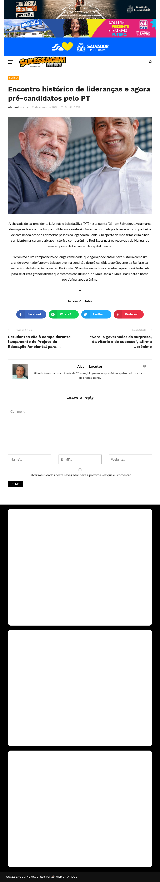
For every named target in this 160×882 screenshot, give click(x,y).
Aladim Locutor (18, 107)
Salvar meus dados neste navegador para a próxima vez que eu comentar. (80, 475)
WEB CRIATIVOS (66, 876)
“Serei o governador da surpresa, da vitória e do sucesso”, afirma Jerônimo (121, 342)
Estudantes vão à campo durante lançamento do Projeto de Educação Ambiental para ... (39, 342)
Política (13, 77)
